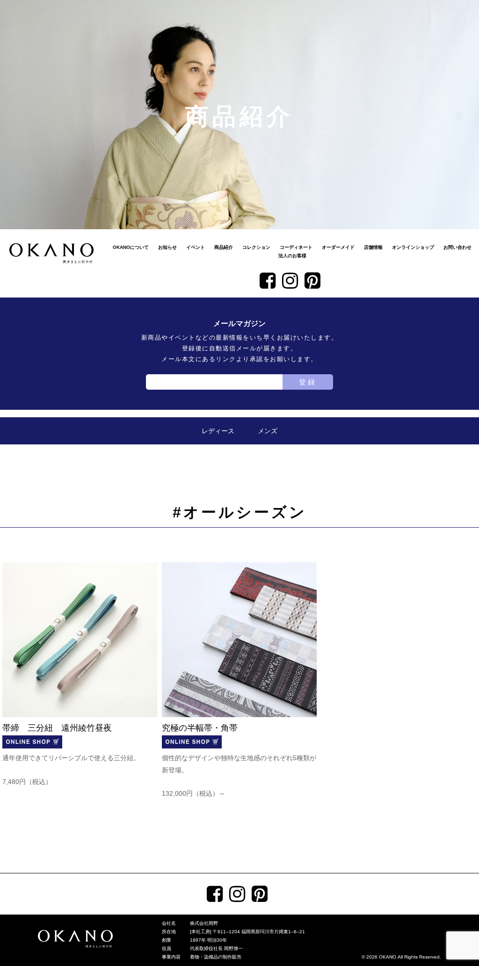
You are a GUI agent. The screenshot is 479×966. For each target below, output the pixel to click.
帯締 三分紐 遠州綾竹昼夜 (57, 728)
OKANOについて (131, 247)
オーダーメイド (338, 247)
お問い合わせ (457, 247)
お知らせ (167, 247)
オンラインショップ (413, 247)
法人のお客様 (292, 255)
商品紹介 (223, 247)
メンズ (267, 431)
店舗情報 (373, 247)
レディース (218, 431)
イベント (195, 247)
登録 (308, 382)
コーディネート (296, 247)
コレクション (256, 247)
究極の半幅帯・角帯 (200, 728)
